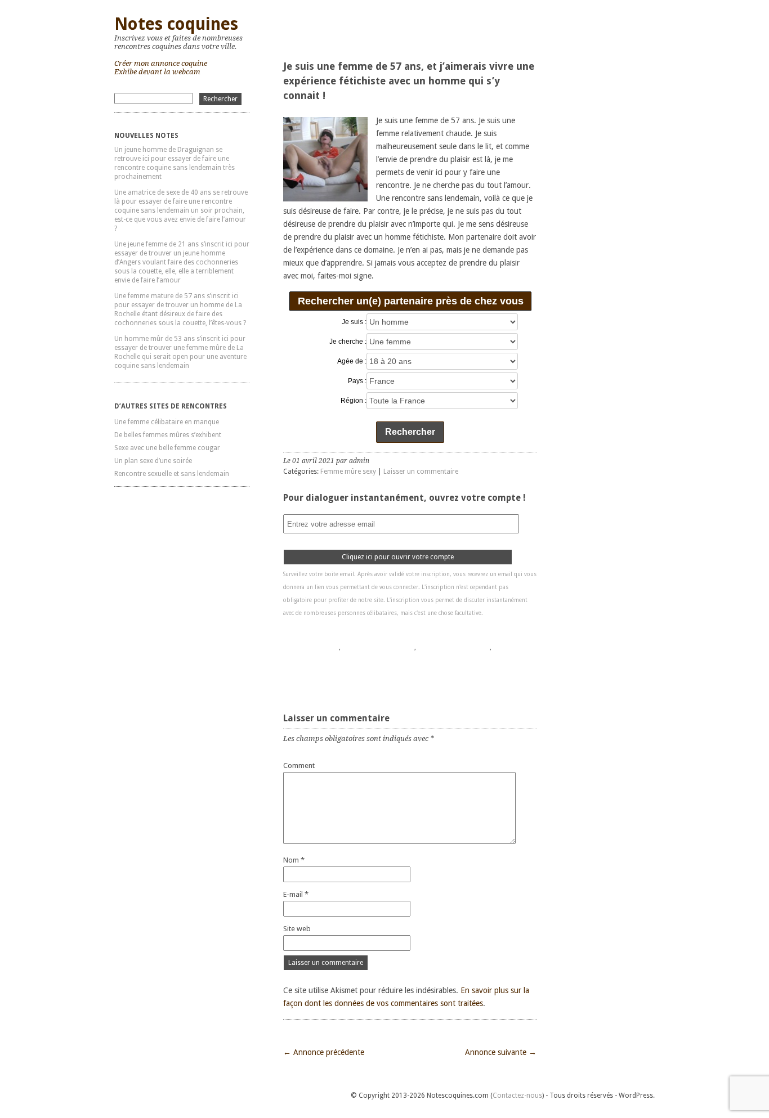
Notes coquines (176, 24)
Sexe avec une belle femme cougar (167, 448)
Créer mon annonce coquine (160, 63)
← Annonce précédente (323, 1052)
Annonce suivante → (500, 1052)
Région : (353, 401)
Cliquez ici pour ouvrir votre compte (398, 557)
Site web (297, 928)
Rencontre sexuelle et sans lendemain (171, 474)
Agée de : (351, 361)
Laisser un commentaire (420, 471)
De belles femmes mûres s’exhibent (167, 435)
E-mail (296, 894)
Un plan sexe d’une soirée (153, 461)
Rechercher (410, 432)
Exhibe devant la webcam (157, 72)
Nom (294, 860)
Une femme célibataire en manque (166, 422)
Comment (299, 765)
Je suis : (354, 322)
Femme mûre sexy (348, 471)
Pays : (357, 381)
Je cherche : (347, 341)
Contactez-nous (517, 1095)
